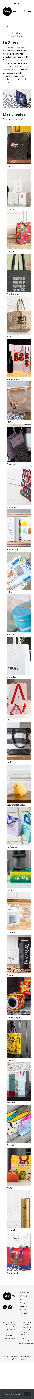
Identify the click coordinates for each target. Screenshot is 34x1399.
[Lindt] (19, 741)
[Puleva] (19, 571)
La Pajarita (12, 847)
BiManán (11, 1145)
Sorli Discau (12, 507)
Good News (12, 294)
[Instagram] (10, 1307)
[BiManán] (19, 1124)
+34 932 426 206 (9, 1336)
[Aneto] (19, 1167)
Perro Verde (12, 634)
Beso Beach (12, 209)
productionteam (24, 1343)
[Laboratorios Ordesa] (19, 784)
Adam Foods (13, 1273)
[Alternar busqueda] (24, 11)
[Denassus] (19, 954)
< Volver (5, 26)
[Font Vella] (19, 911)
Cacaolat (11, 1060)
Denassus (11, 975)
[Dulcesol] (19, 230)
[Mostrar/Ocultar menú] (30, 11)
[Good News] (19, 273)
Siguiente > (21, 36)
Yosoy (9, 336)
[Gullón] (19, 869)
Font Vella (12, 932)
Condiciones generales (20, 1359)
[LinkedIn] (5, 1307)
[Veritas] (19, 400)
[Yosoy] (19, 315)
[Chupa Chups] (19, 996)
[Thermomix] (19, 443)
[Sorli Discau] (19, 486)
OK (27, 1394)
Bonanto (11, 1102)
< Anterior (12, 36)
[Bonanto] (19, 1081)
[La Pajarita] (19, 826)
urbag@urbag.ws (9, 1338)
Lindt (9, 762)
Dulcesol (11, 251)
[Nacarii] (19, 698)
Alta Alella (12, 1230)
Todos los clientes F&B (13, 119)
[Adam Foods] (19, 1252)
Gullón (10, 890)
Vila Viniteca (13, 379)
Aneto (9, 1188)
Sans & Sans (13, 549)
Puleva (10, 592)
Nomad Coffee (14, 677)
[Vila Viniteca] (19, 358)
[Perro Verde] (19, 613)
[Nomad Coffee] (19, 656)
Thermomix (12, 464)
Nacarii (10, 719)
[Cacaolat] (19, 1039)
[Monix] (19, 145)
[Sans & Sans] (19, 528)
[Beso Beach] (19, 188)
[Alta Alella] (19, 1209)
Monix (10, 166)
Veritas (10, 422)
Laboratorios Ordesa (17, 805)
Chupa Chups (13, 1017)
